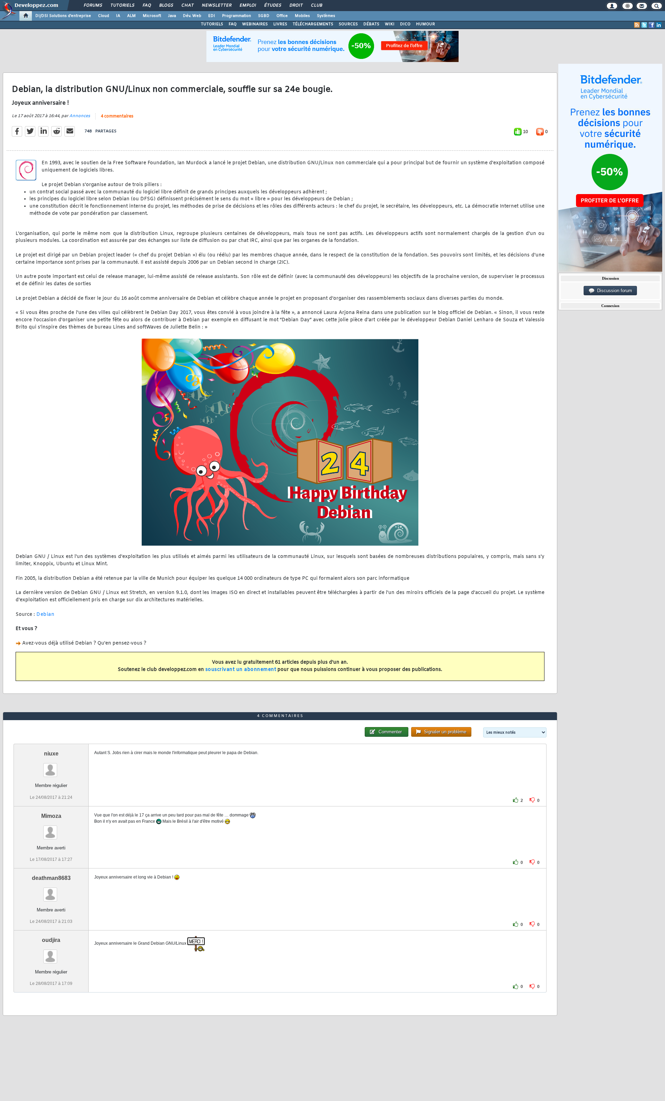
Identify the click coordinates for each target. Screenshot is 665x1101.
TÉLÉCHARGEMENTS (313, 24)
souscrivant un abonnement (240, 669)
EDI (211, 16)
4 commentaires (117, 116)
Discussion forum (613, 290)
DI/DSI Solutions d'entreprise (63, 16)
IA (118, 16)
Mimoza (51, 816)
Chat (187, 5)
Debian (45, 614)
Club (316, 5)
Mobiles (302, 16)
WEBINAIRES (255, 24)
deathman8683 (51, 878)
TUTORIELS (212, 24)
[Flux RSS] (637, 25)
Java (172, 16)
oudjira (51, 940)
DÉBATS (371, 24)
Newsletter (216, 5)
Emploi (247, 5)
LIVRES (280, 24)
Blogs (166, 5)
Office (282, 16)
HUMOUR (425, 24)
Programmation (236, 16)
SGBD (263, 16)
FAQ (146, 5)
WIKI (389, 24)
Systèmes (326, 16)
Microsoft (152, 16)
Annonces (79, 116)
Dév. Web (192, 16)
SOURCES (348, 24)
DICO (405, 24)
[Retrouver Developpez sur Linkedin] (659, 25)
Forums (93, 5)
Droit (296, 5)
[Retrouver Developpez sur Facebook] (651, 25)
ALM (131, 16)
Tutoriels (122, 5)
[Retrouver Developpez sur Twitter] (644, 25)
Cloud (103, 16)
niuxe (51, 754)
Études (272, 5)
